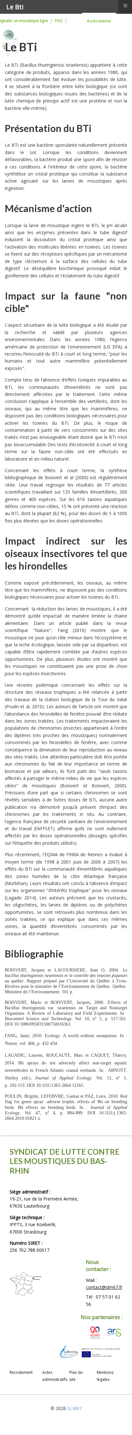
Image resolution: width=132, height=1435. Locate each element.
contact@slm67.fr (104, 1287)
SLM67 (74, 1408)
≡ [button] (125, 5)
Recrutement (21, 1372)
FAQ (58, 20)
